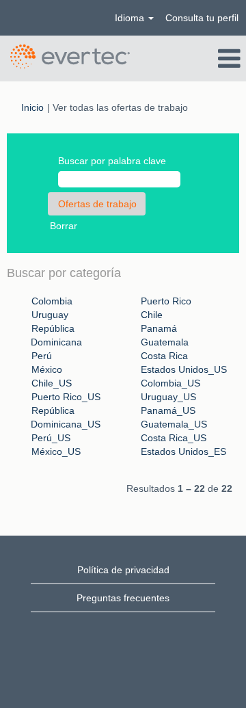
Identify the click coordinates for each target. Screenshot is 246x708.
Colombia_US (170, 383)
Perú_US (50, 437)
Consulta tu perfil (201, 17)
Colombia (51, 301)
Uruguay (49, 314)
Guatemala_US (174, 424)
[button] (205, 58)
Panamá (159, 328)
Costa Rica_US (173, 437)
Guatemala (165, 342)
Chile (152, 314)
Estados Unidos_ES (183, 451)
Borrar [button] (63, 225)
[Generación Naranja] (70, 56)
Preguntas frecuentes (123, 597)
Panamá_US (168, 410)
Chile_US (51, 383)
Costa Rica (164, 355)
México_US (56, 451)
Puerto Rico (166, 301)
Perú (41, 355)
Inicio (32, 107)
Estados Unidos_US (184, 369)
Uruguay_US (168, 396)
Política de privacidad (123, 569)
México (46, 369)
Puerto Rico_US (65, 396)
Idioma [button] (131, 17)
